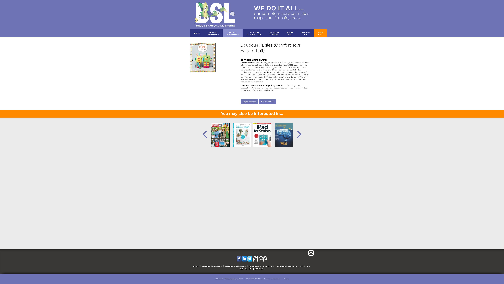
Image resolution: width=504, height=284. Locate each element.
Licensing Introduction (261, 266)
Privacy (286, 279)
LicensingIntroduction (253, 33)
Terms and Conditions (272, 279)
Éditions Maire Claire (254, 60)
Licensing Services (287, 266)
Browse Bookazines (235, 266)
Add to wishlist (267, 101)
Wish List (260, 269)
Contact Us (245, 269)
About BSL (305, 266)
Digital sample (249, 101)
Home (197, 33)
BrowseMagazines (213, 33)
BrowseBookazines (233, 33)
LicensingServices (274, 33)
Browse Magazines (212, 266)
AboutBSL (290, 33)
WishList (320, 33)
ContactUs (305, 33)
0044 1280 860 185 (253, 279)
